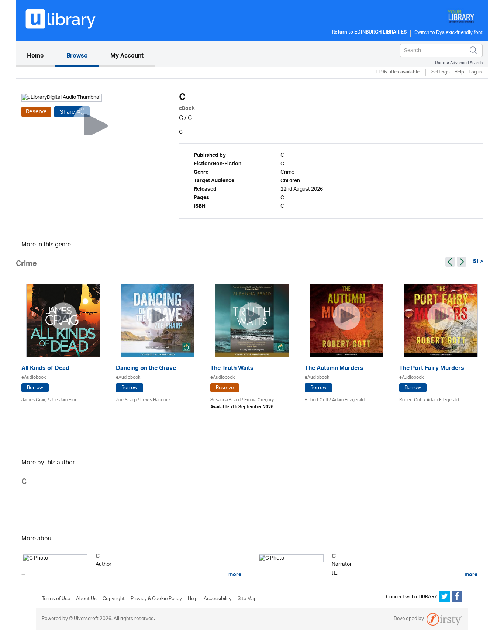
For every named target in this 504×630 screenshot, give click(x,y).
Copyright (114, 599)
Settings (440, 72)
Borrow (35, 387)
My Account (127, 56)
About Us (86, 599)
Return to (369, 33)
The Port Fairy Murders (431, 369)
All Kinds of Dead (45, 369)
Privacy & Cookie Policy (156, 599)
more (234, 574)
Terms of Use (56, 599)
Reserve (36, 112)
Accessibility (218, 599)
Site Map (247, 599)
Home (41, 56)
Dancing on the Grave (146, 369)
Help (459, 72)
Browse (76, 56)
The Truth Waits (231, 369)
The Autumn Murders (334, 369)
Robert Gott (316, 400)
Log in (475, 72)
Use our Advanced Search (459, 63)
